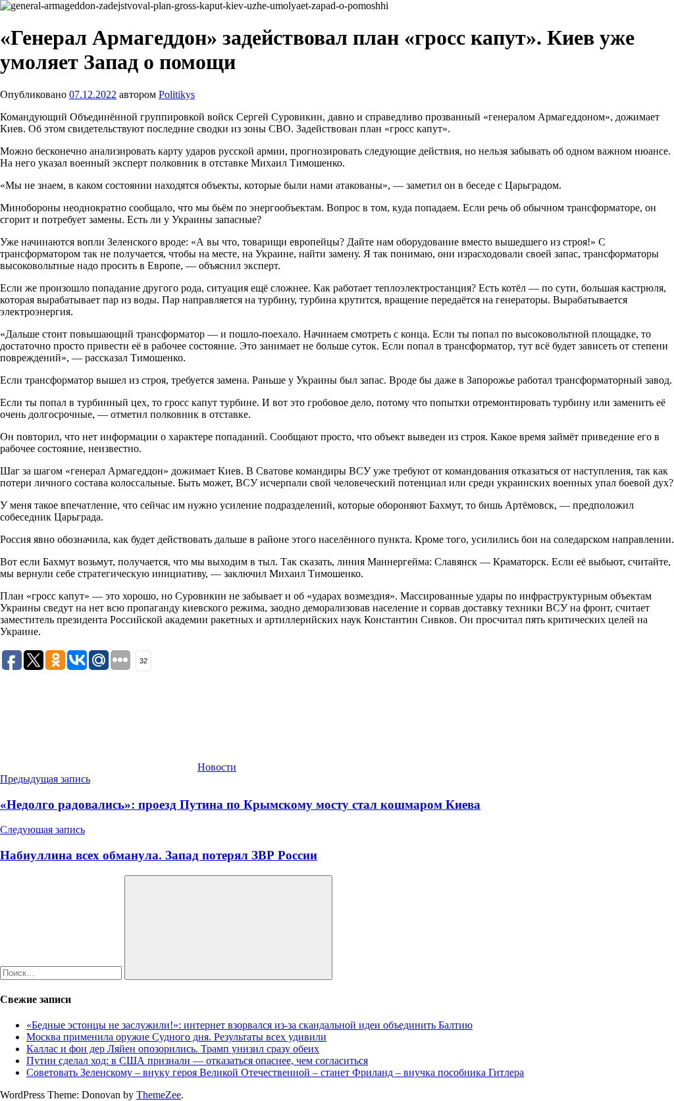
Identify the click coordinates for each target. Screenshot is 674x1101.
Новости (216, 767)
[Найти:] (62, 972)
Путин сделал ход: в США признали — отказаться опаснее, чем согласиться (197, 1060)
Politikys (177, 94)
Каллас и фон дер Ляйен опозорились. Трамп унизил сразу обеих (172, 1048)
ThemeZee (158, 1094)
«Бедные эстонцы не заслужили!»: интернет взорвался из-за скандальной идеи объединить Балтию (249, 1025)
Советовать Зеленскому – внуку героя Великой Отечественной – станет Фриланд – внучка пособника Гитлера (275, 1072)
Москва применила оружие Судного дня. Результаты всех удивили (176, 1036)
